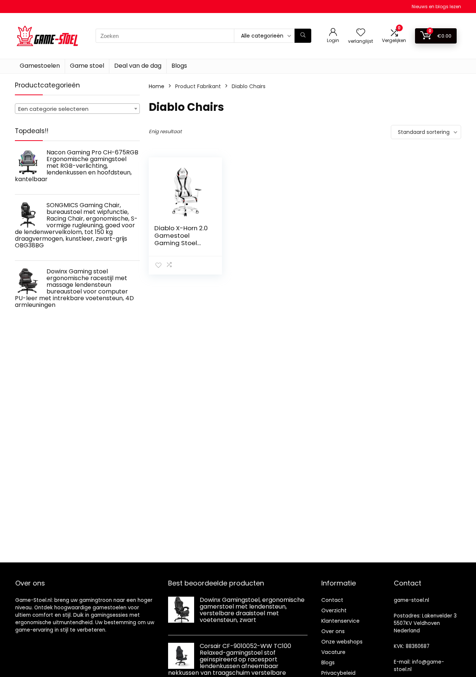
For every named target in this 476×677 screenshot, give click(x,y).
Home (156, 86)
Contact (332, 600)
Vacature (333, 652)
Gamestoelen (40, 65)
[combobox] (77, 108)
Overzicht (334, 610)
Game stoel (87, 65)
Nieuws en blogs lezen (436, 6)
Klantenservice (340, 621)
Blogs (179, 65)
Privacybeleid (338, 673)
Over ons (333, 631)
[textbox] (77, 109)
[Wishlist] (360, 33)
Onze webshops (342, 641)
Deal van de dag (137, 65)
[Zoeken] (303, 36)
